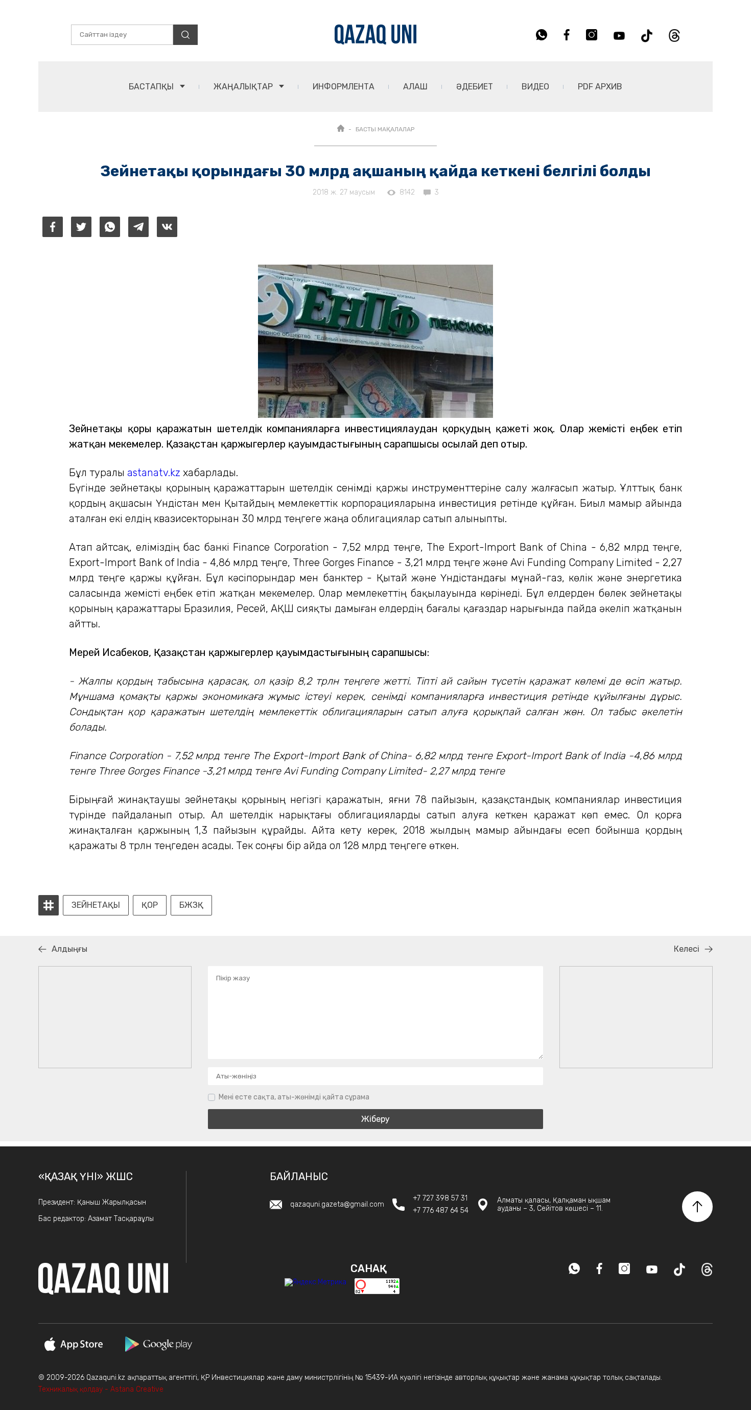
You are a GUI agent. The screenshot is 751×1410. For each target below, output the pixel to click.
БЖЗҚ (191, 905)
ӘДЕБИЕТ (474, 86)
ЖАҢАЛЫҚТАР (244, 86)
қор (150, 905)
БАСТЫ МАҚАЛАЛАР (385, 129)
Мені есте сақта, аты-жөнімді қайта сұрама (294, 1097)
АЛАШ (415, 86)
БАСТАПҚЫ (152, 86)
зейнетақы (96, 905)
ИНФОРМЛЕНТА (343, 86)
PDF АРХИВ (600, 86)
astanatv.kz (153, 472)
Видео (535, 86)
